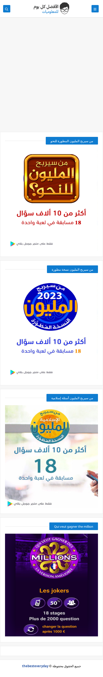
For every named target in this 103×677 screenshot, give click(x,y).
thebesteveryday (35, 666)
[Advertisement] (51, 77)
